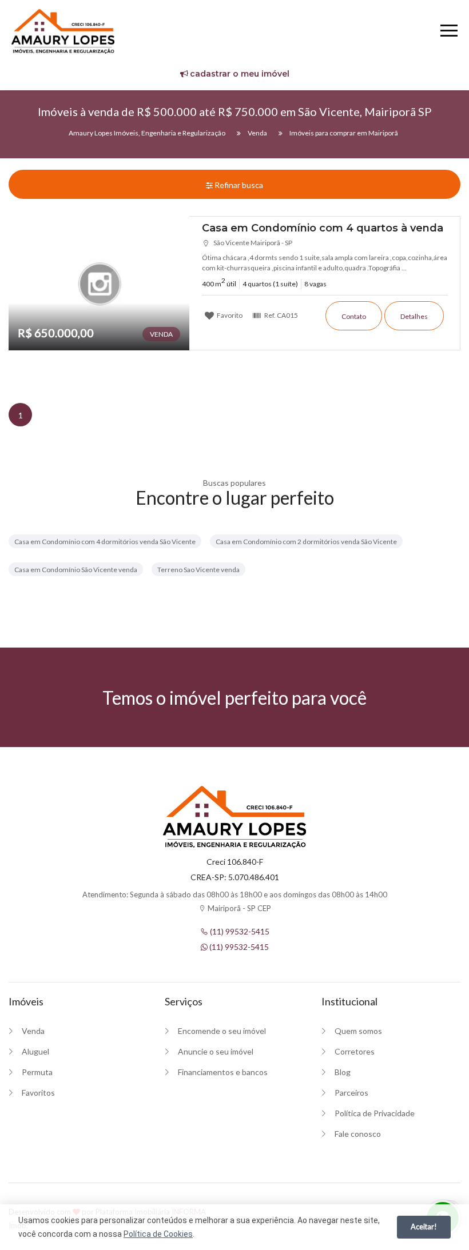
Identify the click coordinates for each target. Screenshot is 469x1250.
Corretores (355, 1051)
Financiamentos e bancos (223, 1072)
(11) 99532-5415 (238, 931)
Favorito (229, 315)
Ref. (280, 315)
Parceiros (351, 1092)
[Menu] (449, 32)
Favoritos (38, 1092)
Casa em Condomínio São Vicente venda (75, 569)
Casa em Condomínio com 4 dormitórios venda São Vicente (105, 541)
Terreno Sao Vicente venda (198, 569)
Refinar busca (238, 185)
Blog (343, 1072)
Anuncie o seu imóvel (215, 1051)
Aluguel (35, 1051)
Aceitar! (424, 1226)
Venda (33, 1031)
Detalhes (414, 316)
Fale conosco (358, 1134)
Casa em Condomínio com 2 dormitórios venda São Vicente (306, 541)
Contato (353, 316)
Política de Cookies (158, 1234)
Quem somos (358, 1031)
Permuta (37, 1072)
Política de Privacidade (375, 1113)
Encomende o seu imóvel (222, 1031)
